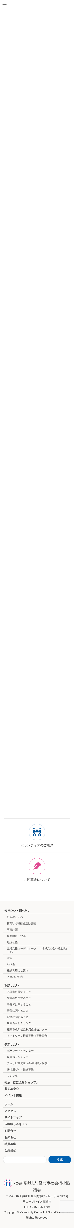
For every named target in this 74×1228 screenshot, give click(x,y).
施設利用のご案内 (17, 970)
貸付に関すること (17, 1017)
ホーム (9, 1104)
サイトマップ (13, 1117)
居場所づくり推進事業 (20, 1069)
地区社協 (12, 942)
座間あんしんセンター (20, 1023)
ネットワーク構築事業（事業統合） (28, 1035)
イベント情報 (13, 1095)
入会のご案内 (15, 976)
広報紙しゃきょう (16, 1124)
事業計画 (12, 929)
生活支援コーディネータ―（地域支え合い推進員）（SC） (37, 950)
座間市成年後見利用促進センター (27, 1029)
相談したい (12, 985)
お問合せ (10, 1130)
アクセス (10, 1110)
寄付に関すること (17, 1010)
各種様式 (10, 1150)
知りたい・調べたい (17, 910)
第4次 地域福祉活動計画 (21, 923)
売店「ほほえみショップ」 (22, 1082)
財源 (9, 957)
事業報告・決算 (16, 935)
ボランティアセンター (20, 1050)
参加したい (12, 1044)
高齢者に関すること (19, 991)
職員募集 (10, 1144)
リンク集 (12, 1075)
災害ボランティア (17, 1057)
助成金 (11, 964)
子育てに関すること (19, 1004)
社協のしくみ (15, 917)
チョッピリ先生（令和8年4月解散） (28, 1063)
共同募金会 (12, 1088)
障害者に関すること (19, 998)
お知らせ (10, 1137)
